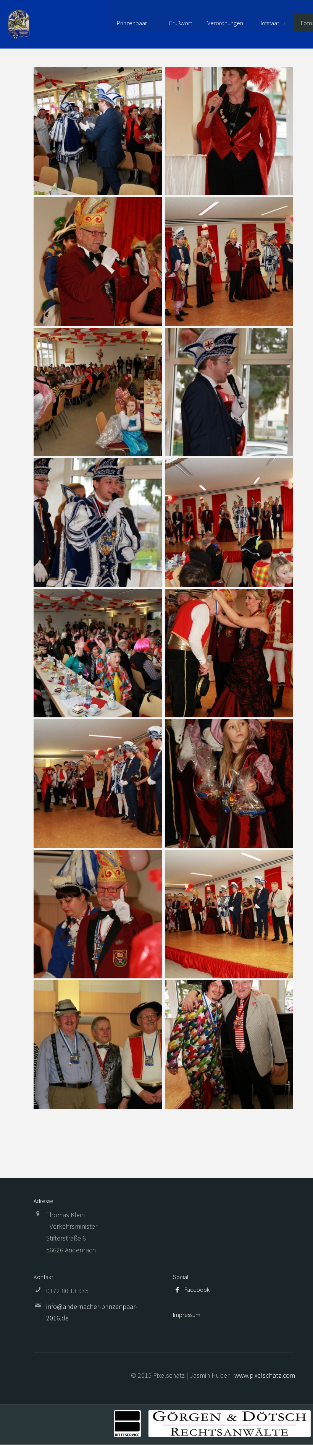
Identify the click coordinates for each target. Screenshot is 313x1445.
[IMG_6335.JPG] (229, 131)
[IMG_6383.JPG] (98, 1044)
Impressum (186, 1315)
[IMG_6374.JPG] (98, 783)
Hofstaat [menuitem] (268, 23)
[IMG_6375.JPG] (229, 783)
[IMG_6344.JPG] (229, 392)
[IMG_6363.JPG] (98, 653)
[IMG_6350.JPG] (98, 522)
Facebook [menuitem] (197, 1289)
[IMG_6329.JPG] (98, 131)
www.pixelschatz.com (264, 1375)
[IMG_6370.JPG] (229, 653)
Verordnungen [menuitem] (225, 23)
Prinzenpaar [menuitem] (132, 23)
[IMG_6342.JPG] (229, 261)
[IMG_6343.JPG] (98, 392)
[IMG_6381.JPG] (229, 914)
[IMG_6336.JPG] (98, 261)
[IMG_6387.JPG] (229, 1044)
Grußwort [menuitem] (180, 23)
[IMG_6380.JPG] (98, 914)
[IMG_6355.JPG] (229, 522)
